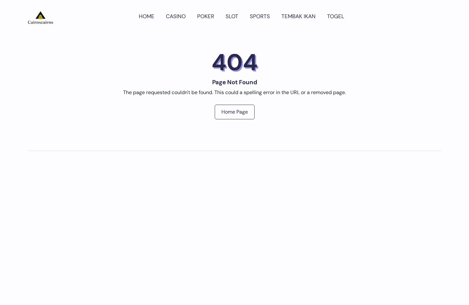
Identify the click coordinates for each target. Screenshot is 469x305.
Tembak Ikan (298, 16)
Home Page (234, 111)
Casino (176, 16)
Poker (205, 16)
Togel (335, 16)
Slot (232, 16)
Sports (260, 16)
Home (146, 16)
